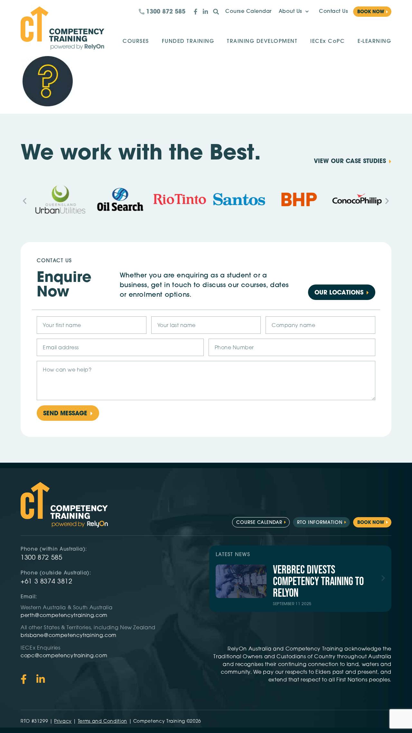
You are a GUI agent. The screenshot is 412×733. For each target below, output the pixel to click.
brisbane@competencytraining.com (69, 635)
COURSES (136, 41)
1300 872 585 (41, 558)
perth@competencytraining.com (64, 615)
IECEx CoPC (327, 41)
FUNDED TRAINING (188, 41)
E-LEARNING (374, 41)
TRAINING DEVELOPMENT (262, 41)
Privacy (62, 721)
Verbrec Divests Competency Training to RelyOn (318, 581)
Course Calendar (248, 11)
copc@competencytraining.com (65, 656)
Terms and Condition (102, 721)
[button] (25, 201)
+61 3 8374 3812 (46, 582)
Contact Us (333, 11)
